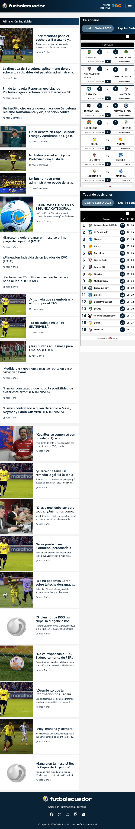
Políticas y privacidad (87, 824)
